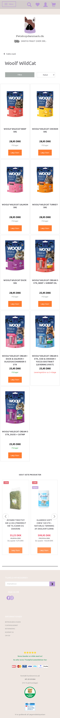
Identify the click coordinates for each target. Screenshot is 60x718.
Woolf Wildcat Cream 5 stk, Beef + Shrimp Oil (45, 281)
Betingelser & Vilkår (13, 622)
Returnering (10, 628)
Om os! (7, 635)
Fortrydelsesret (11, 625)
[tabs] (29, 4)
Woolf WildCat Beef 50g (15, 130)
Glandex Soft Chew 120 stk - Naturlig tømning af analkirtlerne (44, 524)
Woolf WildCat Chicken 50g (45, 130)
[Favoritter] (37, 4)
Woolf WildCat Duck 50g (15, 281)
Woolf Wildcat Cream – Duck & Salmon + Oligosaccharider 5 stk (15, 360)
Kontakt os (9, 632)
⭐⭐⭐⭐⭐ (30, 652)
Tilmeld (52, 584)
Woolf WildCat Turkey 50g (45, 206)
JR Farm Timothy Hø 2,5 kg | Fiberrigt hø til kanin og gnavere (15, 524)
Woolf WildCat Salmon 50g (15, 206)
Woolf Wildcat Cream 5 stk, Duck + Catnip (15, 432)
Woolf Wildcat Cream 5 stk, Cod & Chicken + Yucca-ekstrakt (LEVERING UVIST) (45, 360)
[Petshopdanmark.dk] (30, 27)
